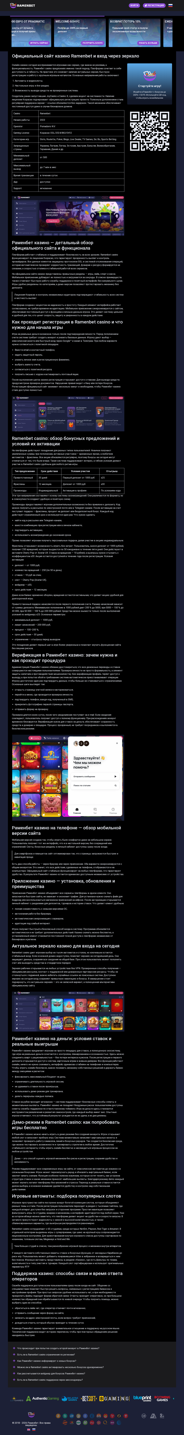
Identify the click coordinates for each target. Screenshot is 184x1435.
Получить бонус (50, 43)
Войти (134, 5)
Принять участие (158, 43)
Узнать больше (105, 43)
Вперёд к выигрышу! (149, 94)
